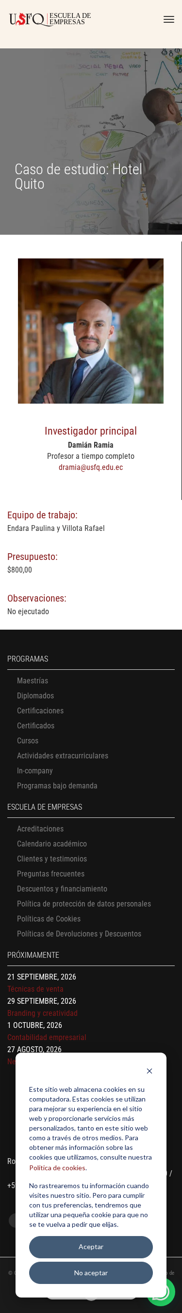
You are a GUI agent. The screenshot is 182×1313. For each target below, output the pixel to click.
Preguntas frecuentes (50, 873)
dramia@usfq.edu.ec (91, 467)
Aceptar (91, 1246)
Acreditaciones (40, 828)
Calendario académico (52, 843)
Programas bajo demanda (57, 785)
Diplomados (35, 695)
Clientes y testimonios (52, 858)
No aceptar (91, 1272)
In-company (35, 770)
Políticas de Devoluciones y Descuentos (79, 933)
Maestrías (32, 680)
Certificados (35, 725)
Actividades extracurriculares (62, 755)
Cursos (27, 740)
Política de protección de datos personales (84, 903)
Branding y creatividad (42, 1013)
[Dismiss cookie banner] (149, 1072)
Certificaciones (40, 710)
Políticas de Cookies (49, 918)
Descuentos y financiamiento (62, 888)
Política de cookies (57, 1167)
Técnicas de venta (35, 989)
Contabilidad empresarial (46, 1037)
